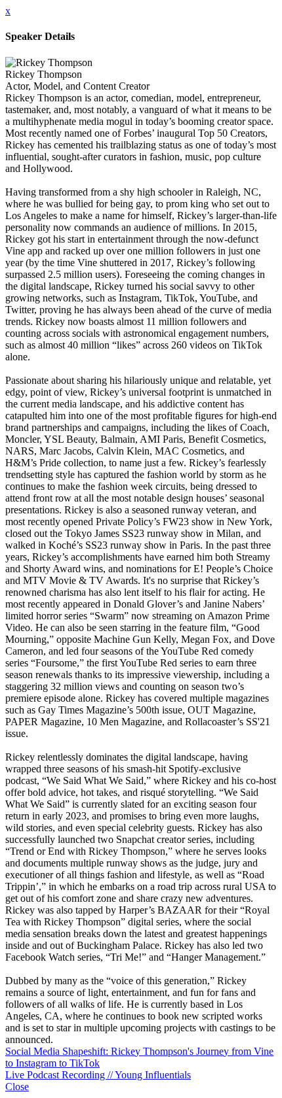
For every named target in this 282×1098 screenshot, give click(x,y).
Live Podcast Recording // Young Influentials (98, 1074)
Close (17, 1086)
